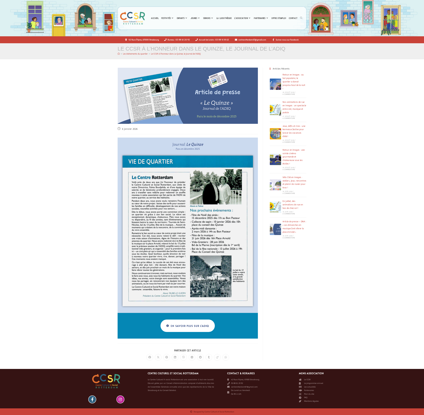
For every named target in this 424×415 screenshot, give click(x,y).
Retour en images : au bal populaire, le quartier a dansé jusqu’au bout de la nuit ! (294, 81)
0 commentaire (289, 94)
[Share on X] (158, 357)
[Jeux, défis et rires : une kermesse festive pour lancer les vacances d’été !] (275, 133)
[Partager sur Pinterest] (166, 357)
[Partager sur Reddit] (200, 357)
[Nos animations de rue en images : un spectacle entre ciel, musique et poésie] (275, 110)
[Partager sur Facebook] (149, 357)
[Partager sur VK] (192, 357)
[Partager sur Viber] (183, 357)
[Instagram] (120, 399)
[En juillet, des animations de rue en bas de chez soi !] (275, 207)
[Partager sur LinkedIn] (175, 357)
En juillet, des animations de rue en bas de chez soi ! (293, 204)
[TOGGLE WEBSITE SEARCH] (301, 18)
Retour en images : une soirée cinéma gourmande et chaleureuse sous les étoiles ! (294, 157)
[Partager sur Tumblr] (209, 357)
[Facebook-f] (92, 399)
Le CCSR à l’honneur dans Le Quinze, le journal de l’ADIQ (176, 54)
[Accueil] (119, 54)
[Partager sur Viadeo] (217, 357)
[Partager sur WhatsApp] (225, 357)
